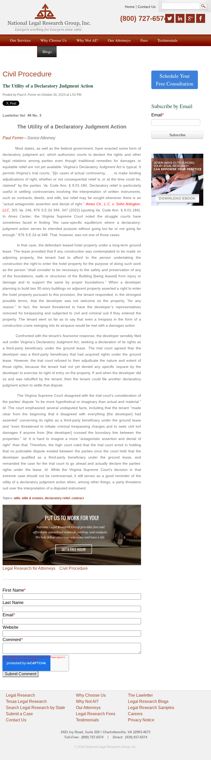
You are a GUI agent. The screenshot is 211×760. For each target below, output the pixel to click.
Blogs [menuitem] (47, 51)
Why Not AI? (87, 701)
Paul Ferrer (13, 138)
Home (130, 7)
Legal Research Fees (95, 714)
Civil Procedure (73, 568)
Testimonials (87, 720)
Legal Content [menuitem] (21, 51)
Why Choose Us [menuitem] (53, 40)
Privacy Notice (141, 720)
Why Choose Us (91, 695)
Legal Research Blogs (148, 701)
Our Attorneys (88, 707)
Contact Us (147, 7)
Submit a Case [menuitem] (72, 51)
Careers (135, 714)
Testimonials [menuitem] (167, 40)
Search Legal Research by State (35, 707)
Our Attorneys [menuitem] (119, 40)
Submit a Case (19, 714)
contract (78, 498)
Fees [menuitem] (144, 40)
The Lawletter (140, 695)
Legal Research (20, 695)
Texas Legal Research (26, 701)
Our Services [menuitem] (20, 40)
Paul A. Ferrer (26, 95)
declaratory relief (57, 498)
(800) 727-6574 (144, 18)
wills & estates (32, 498)
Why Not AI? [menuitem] (87, 40)
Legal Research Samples (151, 707)
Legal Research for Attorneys (29, 568)
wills (17, 498)
